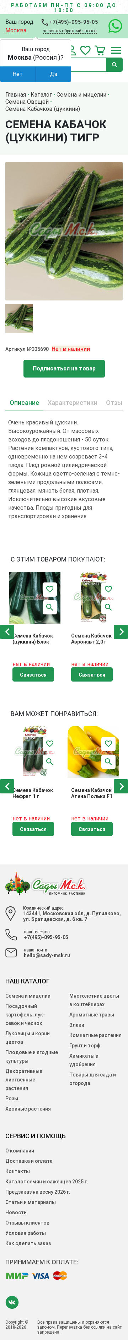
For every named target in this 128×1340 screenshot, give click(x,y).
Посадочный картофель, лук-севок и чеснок (25, 1014)
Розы (11, 1098)
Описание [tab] (24, 402)
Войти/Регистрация (71, 50)
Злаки (76, 1025)
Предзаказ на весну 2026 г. (37, 1192)
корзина (100, 50)
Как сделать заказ (28, 1243)
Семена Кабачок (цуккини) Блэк (32, 639)
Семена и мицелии (27, 996)
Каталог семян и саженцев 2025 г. (46, 1181)
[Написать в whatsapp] (111, 26)
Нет (17, 74)
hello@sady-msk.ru (47, 955)
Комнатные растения (95, 1035)
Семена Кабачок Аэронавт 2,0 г (91, 639)
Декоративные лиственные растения (23, 1079)
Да (53, 74)
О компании (19, 1151)
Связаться (33, 675)
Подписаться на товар (64, 368)
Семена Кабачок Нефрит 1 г (32, 793)
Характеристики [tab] (72, 402)
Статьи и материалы (30, 1202)
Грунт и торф (84, 1045)
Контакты (17, 1171)
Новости (16, 1212)
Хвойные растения (28, 1109)
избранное (85, 50)
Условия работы (25, 1233)
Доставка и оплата (29, 1161)
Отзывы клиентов (27, 1223)
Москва (15, 30)
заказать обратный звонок (70, 30)
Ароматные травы (91, 1015)
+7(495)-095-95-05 (73, 22)
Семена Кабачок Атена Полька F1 (91, 793)
